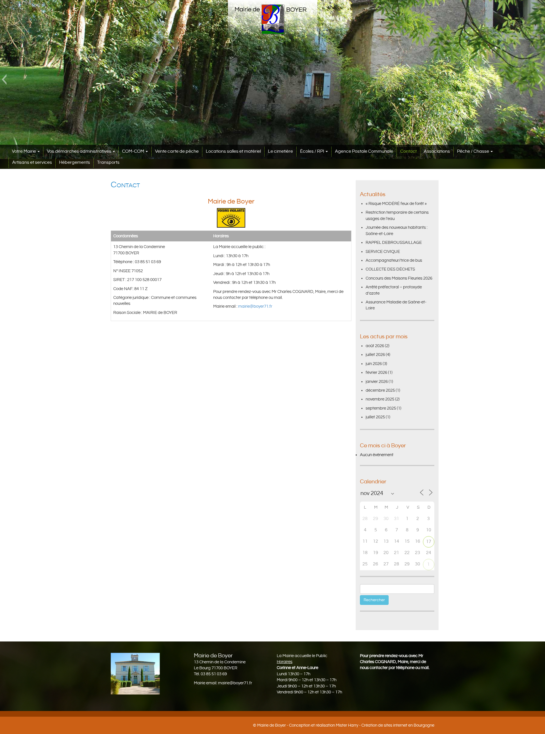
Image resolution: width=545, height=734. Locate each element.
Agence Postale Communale (364, 151)
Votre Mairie (24, 151)
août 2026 (375, 346)
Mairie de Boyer (271, 725)
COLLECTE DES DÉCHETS (390, 269)
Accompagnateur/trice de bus (394, 260)
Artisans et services (32, 162)
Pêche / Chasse (473, 151)
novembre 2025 (380, 399)
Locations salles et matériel (233, 151)
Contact (408, 151)
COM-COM (133, 151)
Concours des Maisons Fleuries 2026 (399, 278)
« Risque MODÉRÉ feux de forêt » (396, 204)
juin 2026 (374, 364)
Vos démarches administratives (79, 151)
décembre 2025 (380, 390)
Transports (108, 162)
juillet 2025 (375, 417)
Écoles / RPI (312, 151)
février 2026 (376, 372)
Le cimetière (280, 151)
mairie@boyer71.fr (255, 306)
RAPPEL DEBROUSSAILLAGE (394, 242)
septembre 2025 (381, 408)
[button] (4, 79)
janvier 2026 (377, 381)
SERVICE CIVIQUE (383, 251)
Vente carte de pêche (177, 151)
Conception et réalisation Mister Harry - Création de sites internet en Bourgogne (361, 725)
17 (428, 541)
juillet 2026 (375, 355)
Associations (437, 151)
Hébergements (74, 162)
